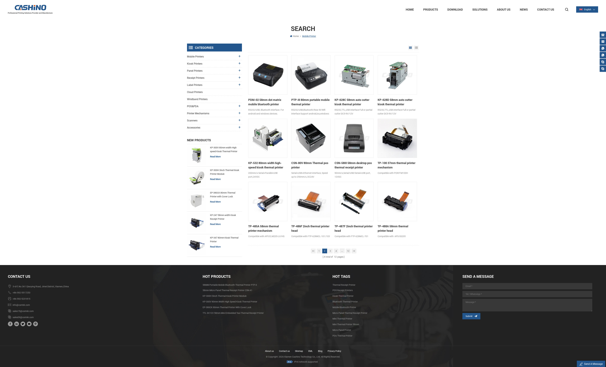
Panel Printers (194, 70)
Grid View (410, 47)
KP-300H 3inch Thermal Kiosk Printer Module (224, 172)
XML (310, 351)
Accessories (193, 127)
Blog (320, 351)
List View (416, 47)
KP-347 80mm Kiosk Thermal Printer (224, 239)
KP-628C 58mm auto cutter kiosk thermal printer (352, 102)
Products (430, 9)
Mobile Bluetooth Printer (344, 307)
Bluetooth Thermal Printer (345, 301)
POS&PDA (192, 106)
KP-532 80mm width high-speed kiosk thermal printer (265, 165)
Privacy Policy (334, 351)
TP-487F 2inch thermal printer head (354, 228)
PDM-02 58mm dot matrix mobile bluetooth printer (264, 102)
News (524, 9)
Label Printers (194, 85)
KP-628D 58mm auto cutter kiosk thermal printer (395, 102)
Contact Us (545, 9)
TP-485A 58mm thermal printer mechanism (263, 228)
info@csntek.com (21, 305)
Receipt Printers (195, 77)
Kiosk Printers (194, 63)
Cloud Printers (195, 92)
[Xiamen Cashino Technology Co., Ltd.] (30, 9)
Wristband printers (197, 99)
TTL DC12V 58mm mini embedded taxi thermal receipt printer (233, 313)
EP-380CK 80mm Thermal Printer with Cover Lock (222, 194)
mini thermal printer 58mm (346, 324)
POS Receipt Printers (343, 290)
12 (348, 251)
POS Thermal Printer (342, 335)
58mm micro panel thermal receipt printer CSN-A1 (227, 290)
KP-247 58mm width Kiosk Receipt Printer (223, 217)
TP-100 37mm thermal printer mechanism (396, 165)
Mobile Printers (195, 56)
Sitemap (299, 351)
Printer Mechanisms (198, 113)
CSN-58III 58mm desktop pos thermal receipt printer (353, 165)
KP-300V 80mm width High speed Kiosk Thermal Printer (223, 149)
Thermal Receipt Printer (344, 285)
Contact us (284, 351)
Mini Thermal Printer (342, 318)
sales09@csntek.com (23, 317)
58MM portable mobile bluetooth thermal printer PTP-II (230, 285)
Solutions (479, 9)
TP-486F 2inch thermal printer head (310, 228)
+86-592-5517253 (21, 292)
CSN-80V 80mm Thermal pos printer (309, 165)
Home (410, 9)
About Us (503, 9)
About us (269, 351)
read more (215, 156)
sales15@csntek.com (23, 311)
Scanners (192, 120)
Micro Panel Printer (342, 330)
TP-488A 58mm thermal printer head (393, 228)
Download (455, 9)
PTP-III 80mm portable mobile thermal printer (310, 102)
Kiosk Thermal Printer (343, 296)
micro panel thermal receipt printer (350, 313)
